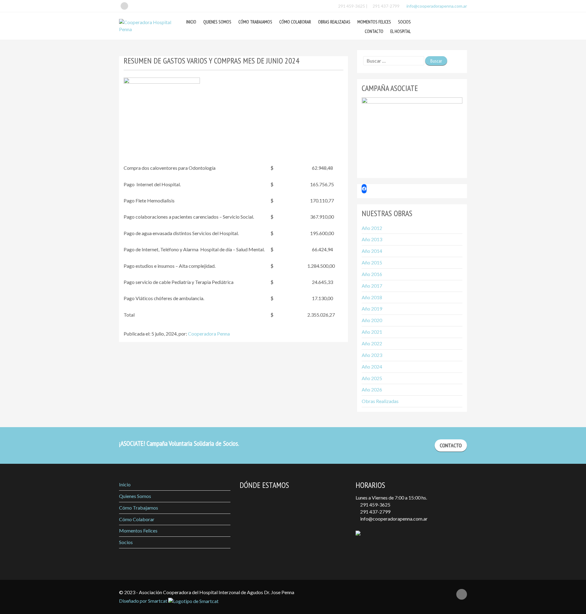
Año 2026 (372, 389)
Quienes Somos (217, 22)
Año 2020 (372, 320)
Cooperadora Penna (209, 333)
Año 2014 (372, 251)
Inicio (191, 22)
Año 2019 (372, 308)
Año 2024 (372, 366)
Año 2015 (372, 262)
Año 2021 (372, 332)
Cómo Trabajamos (255, 22)
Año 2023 (372, 355)
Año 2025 (372, 378)
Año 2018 (372, 297)
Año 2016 (372, 274)
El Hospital (400, 31)
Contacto (374, 31)
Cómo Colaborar (295, 22)
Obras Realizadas (334, 22)
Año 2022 (372, 343)
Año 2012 (372, 228)
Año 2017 (372, 286)
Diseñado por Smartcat (143, 601)
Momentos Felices (374, 22)
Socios (404, 22)
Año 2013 (372, 239)
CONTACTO (451, 445)
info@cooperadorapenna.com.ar (436, 6)
